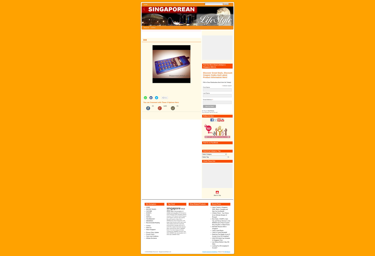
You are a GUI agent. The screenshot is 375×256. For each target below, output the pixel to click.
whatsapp (176, 225)
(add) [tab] (165, 106)
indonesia (176, 216)
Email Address (208, 100)
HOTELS (148, 217)
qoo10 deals (181, 223)
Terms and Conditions (152, 236)
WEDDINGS (149, 221)
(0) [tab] (153, 106)
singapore (174, 208)
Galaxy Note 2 (179, 219)
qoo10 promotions (170, 225)
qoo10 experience (172, 219)
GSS (173, 216)
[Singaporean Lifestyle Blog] (187, 16)
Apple (172, 211)
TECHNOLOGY (150, 219)
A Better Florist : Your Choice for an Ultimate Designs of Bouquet (220, 215)
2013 (183, 209)
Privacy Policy (150, 234)
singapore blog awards (176, 226)
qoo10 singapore (170, 217)
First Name (206, 87)
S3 (183, 225)
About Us (146, 27)
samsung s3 (169, 216)
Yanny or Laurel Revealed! (219, 232)
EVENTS (148, 213)
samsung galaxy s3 (178, 211)
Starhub (184, 214)
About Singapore (151, 229)
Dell (182, 213)
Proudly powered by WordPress (210, 251)
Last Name (206, 93)
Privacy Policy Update (152, 232)
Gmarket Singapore (182, 216)
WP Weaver (227, 251)
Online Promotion (173, 222)
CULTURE (149, 211)
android (168, 213)
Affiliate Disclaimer (151, 238)
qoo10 (168, 214)
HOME (146, 4)
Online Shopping (178, 214)
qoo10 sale (181, 225)
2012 (168, 211)
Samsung (172, 214)
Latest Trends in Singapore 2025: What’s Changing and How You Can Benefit (220, 209)
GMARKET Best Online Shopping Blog (174, 220)
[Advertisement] (217, 47)
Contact (153, 27)
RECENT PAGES (151, 209)
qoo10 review (176, 223)
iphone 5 (178, 228)
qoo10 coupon (180, 222)
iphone (184, 213)
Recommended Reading (153, 222)
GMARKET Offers (176, 234)
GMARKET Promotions (178, 231)
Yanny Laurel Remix (218, 230)
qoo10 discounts (173, 228)
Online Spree (169, 234)
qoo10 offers (169, 226)
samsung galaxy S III (176, 213)
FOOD (148, 215)
